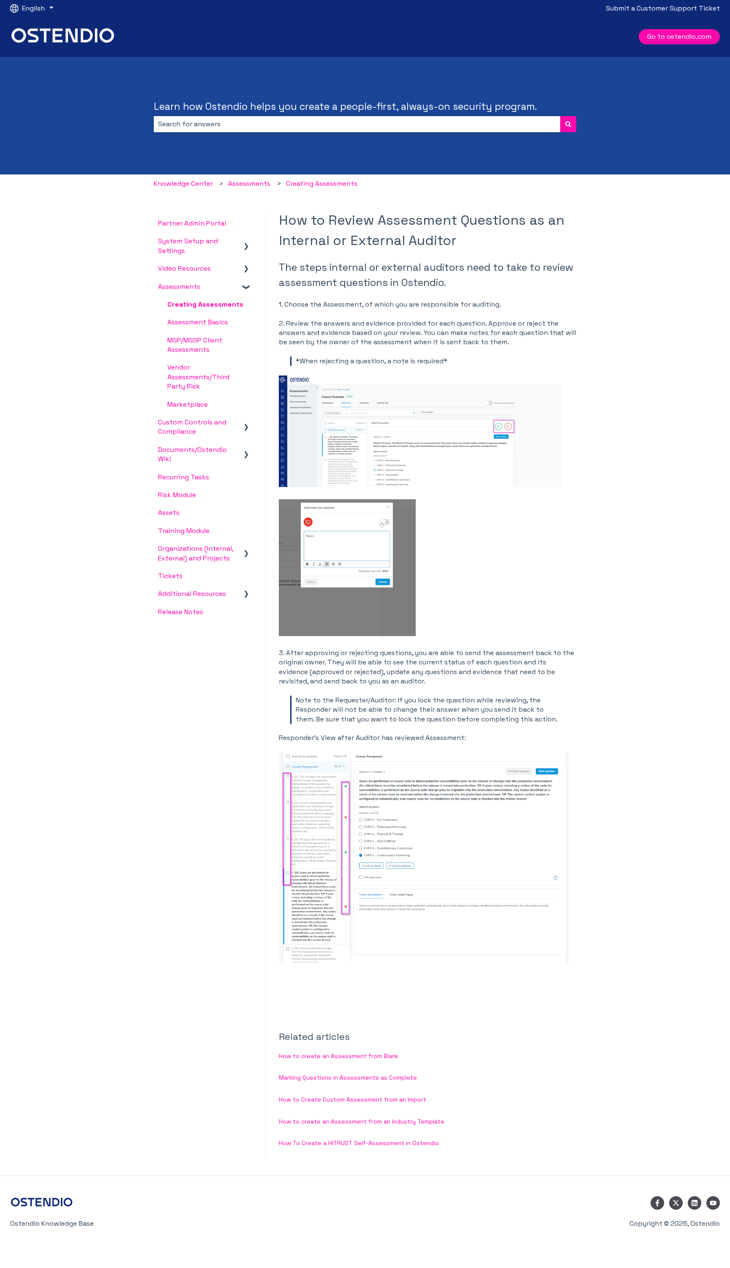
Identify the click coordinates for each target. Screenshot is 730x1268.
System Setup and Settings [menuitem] (188, 246)
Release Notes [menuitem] (180, 611)
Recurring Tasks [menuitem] (183, 477)
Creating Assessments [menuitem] (205, 304)
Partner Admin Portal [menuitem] (192, 223)
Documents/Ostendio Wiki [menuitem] (192, 454)
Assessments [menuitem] (179, 286)
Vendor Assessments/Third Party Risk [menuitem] (198, 377)
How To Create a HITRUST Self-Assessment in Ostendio (359, 1143)
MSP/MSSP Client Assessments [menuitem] (194, 345)
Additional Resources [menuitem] (192, 593)
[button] (246, 241)
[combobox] (357, 124)
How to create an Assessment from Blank (338, 1056)
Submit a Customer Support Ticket (663, 8)
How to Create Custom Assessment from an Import (352, 1099)
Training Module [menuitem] (184, 530)
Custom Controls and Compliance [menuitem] (192, 427)
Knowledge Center (183, 183)
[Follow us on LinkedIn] (694, 1203)
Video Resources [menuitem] (184, 268)
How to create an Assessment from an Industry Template (361, 1121)
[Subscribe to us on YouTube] (713, 1203)
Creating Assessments (321, 183)
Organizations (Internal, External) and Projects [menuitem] (195, 553)
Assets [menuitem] (169, 512)
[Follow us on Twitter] (676, 1203)
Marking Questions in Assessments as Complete (348, 1077)
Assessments (249, 183)
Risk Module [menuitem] (177, 494)
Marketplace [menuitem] (187, 404)
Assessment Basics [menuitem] (197, 322)
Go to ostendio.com (679, 36)
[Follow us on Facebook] (657, 1203)
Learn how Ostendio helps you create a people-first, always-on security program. (345, 106)
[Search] (568, 124)
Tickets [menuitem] (170, 575)
